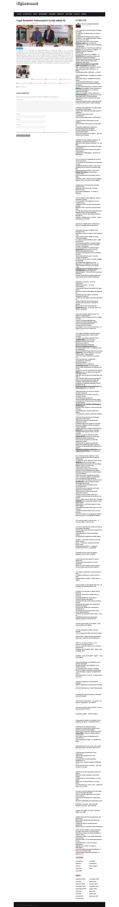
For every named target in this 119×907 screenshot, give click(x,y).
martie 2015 (79, 896)
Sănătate (60, 14)
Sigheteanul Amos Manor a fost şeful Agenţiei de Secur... (87, 171)
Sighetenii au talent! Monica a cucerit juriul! (87, 782)
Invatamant (93, 863)
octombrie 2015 (94, 886)
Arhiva (84, 14)
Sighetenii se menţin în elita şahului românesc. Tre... (87, 42)
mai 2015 (78, 893)
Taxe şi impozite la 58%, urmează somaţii (89, 633)
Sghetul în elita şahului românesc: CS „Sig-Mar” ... (89, 143)
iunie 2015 (92, 891)
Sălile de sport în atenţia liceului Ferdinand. (89, 826)
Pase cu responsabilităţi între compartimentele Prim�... (85, 324)
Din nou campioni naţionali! (90, 24)
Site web (18, 124)
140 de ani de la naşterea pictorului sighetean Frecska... (87, 492)
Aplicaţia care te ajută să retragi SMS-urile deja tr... (89, 376)
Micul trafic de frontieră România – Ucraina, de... (87, 306)
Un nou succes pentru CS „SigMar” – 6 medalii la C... (87, 55)
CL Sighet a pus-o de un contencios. (89, 327)
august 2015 (93, 889)
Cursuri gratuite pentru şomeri (89, 708)
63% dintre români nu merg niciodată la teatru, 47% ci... (88, 833)
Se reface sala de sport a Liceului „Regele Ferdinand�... (89, 259)
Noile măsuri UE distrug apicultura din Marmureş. (87, 820)
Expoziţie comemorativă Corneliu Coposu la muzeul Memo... (88, 472)
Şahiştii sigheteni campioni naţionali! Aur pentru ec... (88, 429)
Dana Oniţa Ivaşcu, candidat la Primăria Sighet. (88, 79)
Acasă (19, 14)
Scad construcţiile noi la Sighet (88, 624)
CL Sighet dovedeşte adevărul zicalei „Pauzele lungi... (87, 338)
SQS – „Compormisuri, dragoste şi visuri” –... (88, 67)
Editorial (78, 863)
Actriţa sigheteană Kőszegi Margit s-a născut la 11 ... (88, 853)
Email (18, 119)
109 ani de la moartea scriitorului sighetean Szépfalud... (86, 450)
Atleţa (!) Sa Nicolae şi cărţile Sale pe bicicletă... (87, 595)
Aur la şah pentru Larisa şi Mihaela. (89, 387)
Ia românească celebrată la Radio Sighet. (88, 536)
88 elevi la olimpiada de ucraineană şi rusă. (89, 801)
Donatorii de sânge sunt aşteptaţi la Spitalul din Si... (87, 608)
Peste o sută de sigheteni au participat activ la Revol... (88, 795)
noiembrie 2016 (80, 879)
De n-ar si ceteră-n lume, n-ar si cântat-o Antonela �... (88, 646)
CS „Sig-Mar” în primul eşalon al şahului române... (88, 34)
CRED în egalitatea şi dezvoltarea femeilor (89, 684)
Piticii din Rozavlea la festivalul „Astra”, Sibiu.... (88, 176)
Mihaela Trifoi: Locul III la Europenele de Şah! (88, 208)
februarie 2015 (93, 896)
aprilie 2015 (92, 893)
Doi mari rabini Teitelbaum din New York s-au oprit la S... (89, 480)
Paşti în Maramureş (96, 688)
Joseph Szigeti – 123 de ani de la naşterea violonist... (89, 272)
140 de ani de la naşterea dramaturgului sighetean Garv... (88, 404)
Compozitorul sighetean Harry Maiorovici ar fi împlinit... (88, 269)
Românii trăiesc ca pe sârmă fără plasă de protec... (89, 840)
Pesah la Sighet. (93, 714)
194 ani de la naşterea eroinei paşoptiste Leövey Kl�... (88, 732)
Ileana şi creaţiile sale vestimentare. (87, 225)
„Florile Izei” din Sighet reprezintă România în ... (89, 298)
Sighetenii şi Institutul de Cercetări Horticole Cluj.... (87, 189)
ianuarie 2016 (93, 884)
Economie (52, 14)
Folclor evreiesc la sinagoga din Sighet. (88, 515)
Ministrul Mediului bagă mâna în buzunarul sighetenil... (89, 351)
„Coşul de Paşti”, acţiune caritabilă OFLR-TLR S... (88, 672)
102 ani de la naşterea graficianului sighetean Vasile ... (87, 421)
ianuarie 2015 (80, 898)
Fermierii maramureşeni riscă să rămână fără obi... (88, 253)
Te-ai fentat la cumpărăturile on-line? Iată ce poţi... (89, 163)
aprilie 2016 (92, 881)
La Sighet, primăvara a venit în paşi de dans (88, 575)
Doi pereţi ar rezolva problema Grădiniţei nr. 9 (88, 762)
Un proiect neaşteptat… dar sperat (89, 701)
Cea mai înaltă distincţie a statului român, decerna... (89, 87)
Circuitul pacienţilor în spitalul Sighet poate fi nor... (87, 248)
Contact (77, 14)
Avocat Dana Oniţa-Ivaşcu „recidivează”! (88, 117)
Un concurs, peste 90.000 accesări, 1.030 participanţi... (88, 240)
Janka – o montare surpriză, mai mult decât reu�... (87, 543)
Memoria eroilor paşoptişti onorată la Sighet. (87, 775)
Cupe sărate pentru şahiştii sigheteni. (87, 277)
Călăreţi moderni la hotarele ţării (86, 618)
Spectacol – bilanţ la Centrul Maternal (87, 638)
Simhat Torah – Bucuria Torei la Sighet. (88, 180)
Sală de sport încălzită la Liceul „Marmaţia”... (85, 756)
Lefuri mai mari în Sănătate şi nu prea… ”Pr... (88, 356)
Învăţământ (43, 14)
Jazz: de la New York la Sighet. (89, 134)
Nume (18, 114)
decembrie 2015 (80, 886)
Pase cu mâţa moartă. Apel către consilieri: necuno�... (89, 500)
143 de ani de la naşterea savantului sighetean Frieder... (87, 64)
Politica (78, 866)
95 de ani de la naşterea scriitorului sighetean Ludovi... (87, 440)
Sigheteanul (35, 23)
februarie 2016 (80, 884)
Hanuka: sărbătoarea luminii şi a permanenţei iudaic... (86, 131)
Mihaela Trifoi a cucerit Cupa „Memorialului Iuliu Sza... (85, 466)
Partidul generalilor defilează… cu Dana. (88, 72)
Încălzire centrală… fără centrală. (86, 805)
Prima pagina (93, 866)
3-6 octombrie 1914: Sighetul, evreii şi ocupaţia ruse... (87, 201)
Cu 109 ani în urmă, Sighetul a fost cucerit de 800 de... (89, 461)
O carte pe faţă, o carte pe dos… (87, 521)
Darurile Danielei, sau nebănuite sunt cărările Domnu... (87, 666)
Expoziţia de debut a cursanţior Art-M (87, 722)
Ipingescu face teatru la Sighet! (86, 554)
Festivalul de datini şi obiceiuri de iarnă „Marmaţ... (88, 98)
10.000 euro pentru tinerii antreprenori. (88, 451)
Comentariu (19, 99)
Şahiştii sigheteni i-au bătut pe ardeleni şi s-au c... (89, 48)
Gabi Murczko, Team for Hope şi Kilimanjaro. (86, 846)
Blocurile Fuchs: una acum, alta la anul (88, 747)
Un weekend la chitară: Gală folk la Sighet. (89, 414)
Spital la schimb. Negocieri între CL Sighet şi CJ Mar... (89, 318)
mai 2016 (78, 881)
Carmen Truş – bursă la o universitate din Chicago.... (88, 408)
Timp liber (68, 14)
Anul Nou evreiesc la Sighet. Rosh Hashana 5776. (89, 234)
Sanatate (78, 868)
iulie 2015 (78, 891)
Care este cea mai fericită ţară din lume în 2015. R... (89, 371)
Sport (35, 14)
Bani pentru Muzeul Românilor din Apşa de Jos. (89, 292)
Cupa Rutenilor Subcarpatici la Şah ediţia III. (41, 20)
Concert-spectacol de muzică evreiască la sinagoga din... (89, 530)
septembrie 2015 (81, 889)
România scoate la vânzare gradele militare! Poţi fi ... (87, 435)
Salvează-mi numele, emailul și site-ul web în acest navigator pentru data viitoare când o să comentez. (42, 132)
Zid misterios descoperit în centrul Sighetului (86, 563)
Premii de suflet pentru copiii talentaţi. (88, 103)
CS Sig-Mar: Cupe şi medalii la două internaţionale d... (86, 485)
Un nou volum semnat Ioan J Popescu (87, 567)
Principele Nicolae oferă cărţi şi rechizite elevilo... (88, 601)
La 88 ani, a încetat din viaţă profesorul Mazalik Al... (88, 214)
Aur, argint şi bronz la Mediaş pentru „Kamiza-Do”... (87, 737)
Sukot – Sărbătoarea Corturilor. (89, 218)
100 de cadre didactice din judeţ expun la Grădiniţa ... (88, 111)
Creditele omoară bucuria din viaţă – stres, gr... (89, 614)
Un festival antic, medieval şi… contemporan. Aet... (85, 364)
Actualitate (27, 14)
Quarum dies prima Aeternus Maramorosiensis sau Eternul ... (85, 345)
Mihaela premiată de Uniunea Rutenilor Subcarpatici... (88, 150)
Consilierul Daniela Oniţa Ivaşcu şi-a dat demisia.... (88, 511)
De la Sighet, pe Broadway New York (89, 585)
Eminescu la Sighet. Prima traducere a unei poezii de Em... (88, 93)
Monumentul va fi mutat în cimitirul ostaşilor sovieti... (87, 395)
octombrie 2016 (94, 879)
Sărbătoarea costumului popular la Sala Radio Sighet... (88, 505)
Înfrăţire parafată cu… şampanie (86, 548)
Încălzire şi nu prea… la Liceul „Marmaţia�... (85, 285)
